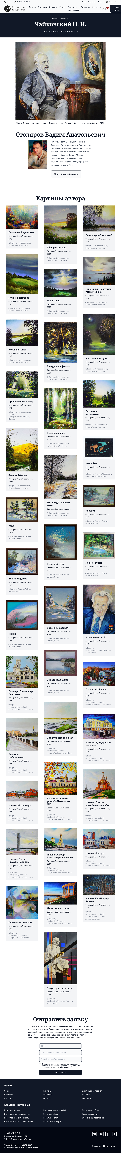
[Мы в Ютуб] (114, 1134)
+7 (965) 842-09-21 (23, 2)
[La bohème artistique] (14, 8)
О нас (84, 2)
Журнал (62, 7)
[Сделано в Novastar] (109, 1146)
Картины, (13, 243)
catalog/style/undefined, (18, 707)
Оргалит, (12, 539)
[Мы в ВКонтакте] (94, 1134)
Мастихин (24, 245)
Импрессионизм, (24, 243)
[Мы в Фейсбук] (107, 1134)
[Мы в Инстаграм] (101, 1134)
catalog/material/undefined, (19, 417)
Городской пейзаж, (16, 709)
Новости (101, 2)
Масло (18, 539)
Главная (55, 18)
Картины (53, 7)
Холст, (45, 123)
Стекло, (88, 476)
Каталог (63, 18)
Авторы (32, 7)
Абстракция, (13, 938)
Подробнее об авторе (66, 174)
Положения (64, 1067)
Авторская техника (99, 476)
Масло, (61, 123)
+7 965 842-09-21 (12, 1133)
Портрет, (27, 123)
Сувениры (85, 7)
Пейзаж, (12, 245)
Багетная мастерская (73, 8)
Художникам (92, 2)
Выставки (42, 7)
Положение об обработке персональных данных (21, 1147)
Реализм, (21, 536)
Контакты (96, 7)
